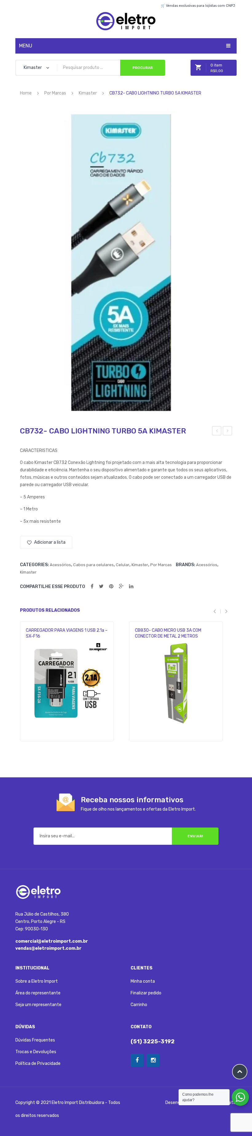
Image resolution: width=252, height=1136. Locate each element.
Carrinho (139, 1004)
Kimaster (88, 93)
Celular (122, 564)
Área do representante (38, 993)
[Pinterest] (111, 586)
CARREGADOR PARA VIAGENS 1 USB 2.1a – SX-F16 (67, 633)
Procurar (142, 68)
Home (26, 93)
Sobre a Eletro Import (36, 981)
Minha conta (143, 981)
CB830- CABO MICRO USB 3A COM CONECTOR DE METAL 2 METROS (168, 633)
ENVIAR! (195, 836)
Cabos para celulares (93, 564)
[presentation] (217, 611)
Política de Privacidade (38, 1063)
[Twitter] (101, 586)
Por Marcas (55, 93)
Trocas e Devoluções (35, 1051)
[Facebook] (92, 586)
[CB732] (126, 262)
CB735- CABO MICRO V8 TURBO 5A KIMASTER (227, 431)
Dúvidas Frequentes (35, 1040)
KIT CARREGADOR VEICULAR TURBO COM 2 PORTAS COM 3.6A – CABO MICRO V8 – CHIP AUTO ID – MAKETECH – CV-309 (216, 431)
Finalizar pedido (146, 993)
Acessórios (60, 564)
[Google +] (121, 586)
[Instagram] (153, 1060)
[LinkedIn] (131, 586)
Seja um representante (38, 1004)
